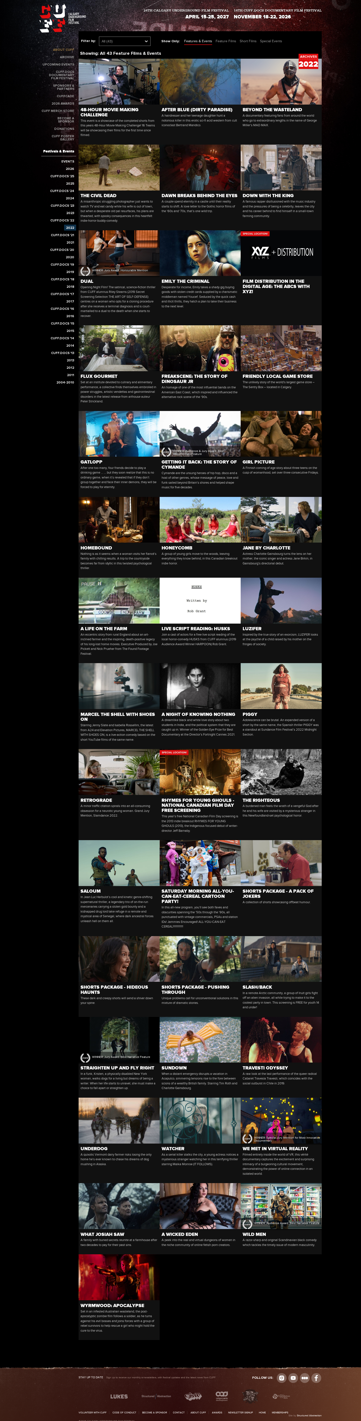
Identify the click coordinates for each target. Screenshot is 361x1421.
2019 (70, 272)
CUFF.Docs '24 (62, 191)
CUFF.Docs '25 (62, 176)
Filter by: (88, 41)
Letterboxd (305, 1378)
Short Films (248, 41)
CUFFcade (65, 96)
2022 (70, 228)
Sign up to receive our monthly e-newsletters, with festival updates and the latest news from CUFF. (147, 1377)
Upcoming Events (58, 64)
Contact (179, 1412)
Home (262, 1412)
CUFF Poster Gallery (63, 138)
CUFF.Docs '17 (62, 294)
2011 (70, 375)
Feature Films (226, 41)
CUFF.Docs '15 (62, 323)
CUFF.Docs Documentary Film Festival (61, 75)
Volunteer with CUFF (93, 1412)
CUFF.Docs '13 (62, 353)
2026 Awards (63, 103)
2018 (70, 286)
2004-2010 (65, 382)
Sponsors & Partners (63, 87)
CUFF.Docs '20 (62, 250)
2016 (70, 316)
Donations (64, 129)
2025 (70, 183)
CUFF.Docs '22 (62, 220)
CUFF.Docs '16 (62, 309)
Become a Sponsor (65, 120)
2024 (70, 198)
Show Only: (170, 41)
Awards (217, 1412)
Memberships (280, 1412)
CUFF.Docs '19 (62, 264)
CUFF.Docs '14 (62, 338)
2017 (70, 301)
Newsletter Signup (240, 1412)
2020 (70, 257)
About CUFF (63, 50)
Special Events (271, 41)
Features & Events (198, 41)
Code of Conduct (124, 1412)
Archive (67, 57)
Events (67, 161)
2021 (70, 242)
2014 (70, 345)
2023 (70, 213)
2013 (70, 360)
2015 (70, 331)
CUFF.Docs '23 (62, 205)
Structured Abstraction (309, 1415)
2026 (70, 169)
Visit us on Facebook (316, 1378)
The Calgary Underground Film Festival (62, 19)
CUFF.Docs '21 (62, 235)
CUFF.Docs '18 (62, 279)
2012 (70, 367)
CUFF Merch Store (58, 111)
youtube (293, 1378)
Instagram (282, 1378)
